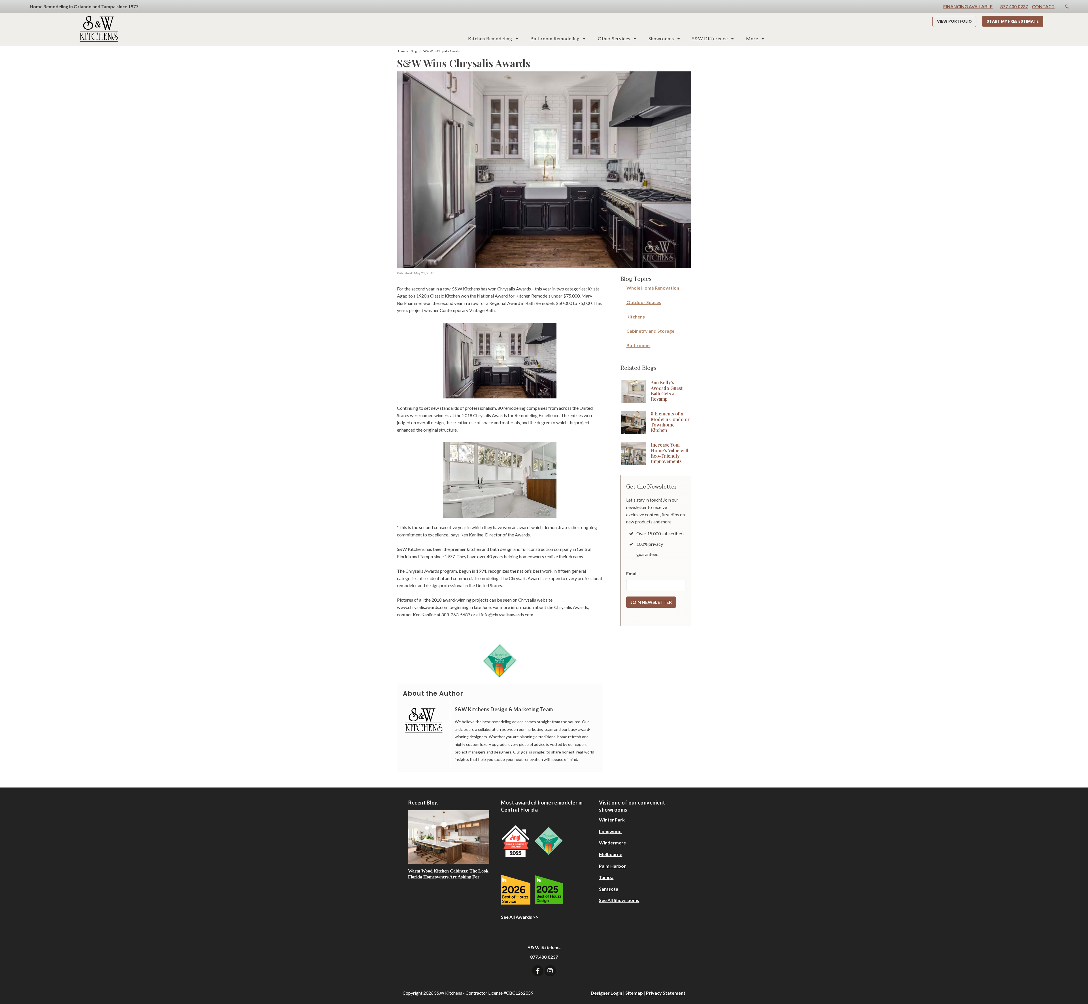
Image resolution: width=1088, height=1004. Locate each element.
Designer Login (606, 992)
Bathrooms (638, 345)
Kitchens (635, 316)
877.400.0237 (1014, 6)
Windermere (612, 842)
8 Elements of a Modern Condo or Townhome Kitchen (670, 422)
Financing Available (968, 6)
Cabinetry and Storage (650, 331)
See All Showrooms (619, 900)
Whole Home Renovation (652, 287)
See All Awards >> (520, 917)
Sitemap (634, 992)
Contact (1043, 6)
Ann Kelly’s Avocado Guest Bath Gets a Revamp (667, 390)
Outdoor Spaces (643, 302)
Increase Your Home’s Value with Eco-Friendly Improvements (670, 453)
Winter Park (612, 819)
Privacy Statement (665, 992)
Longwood (610, 831)
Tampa (606, 877)
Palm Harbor (612, 866)
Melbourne (610, 854)
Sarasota (608, 888)
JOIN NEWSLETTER (651, 602)
